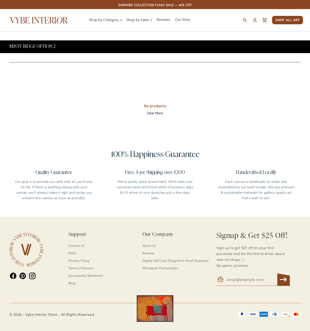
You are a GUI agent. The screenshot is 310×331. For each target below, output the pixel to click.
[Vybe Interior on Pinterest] (23, 276)
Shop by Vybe (137, 20)
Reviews (163, 20)
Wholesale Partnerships (160, 268)
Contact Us (77, 246)
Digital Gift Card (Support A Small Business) (176, 261)
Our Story (182, 20)
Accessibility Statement (86, 276)
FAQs (72, 253)
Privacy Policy (79, 261)
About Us (149, 246)
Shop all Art (287, 20)
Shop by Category (104, 20)
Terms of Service (81, 268)
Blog (72, 283)
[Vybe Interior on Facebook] (13, 276)
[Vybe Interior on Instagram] (32, 276)
